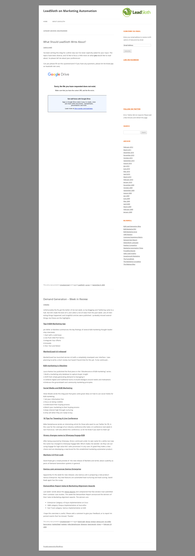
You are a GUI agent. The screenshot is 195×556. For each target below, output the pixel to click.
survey (87, 285)
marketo (64, 524)
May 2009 (126, 201)
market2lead (56, 524)
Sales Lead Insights (129, 253)
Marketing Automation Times (133, 248)
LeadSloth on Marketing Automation (70, 11)
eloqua (88, 522)
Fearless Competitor (130, 245)
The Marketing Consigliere (132, 262)
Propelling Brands (129, 251)
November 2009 (128, 185)
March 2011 (127, 150)
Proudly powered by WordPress (53, 546)
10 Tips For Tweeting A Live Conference (60, 418)
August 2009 (127, 193)
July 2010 (126, 166)
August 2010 (127, 163)
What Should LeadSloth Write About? (64, 41)
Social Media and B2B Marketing (57, 388)
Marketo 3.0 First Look (53, 455)
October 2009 (127, 188)
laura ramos (47, 524)
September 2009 (128, 190)
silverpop (84, 524)
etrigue (93, 522)
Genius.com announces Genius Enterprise (62, 469)
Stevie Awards (70, 492)
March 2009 (127, 207)
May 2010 (126, 171)
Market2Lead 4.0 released (54, 351)
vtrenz (99, 524)
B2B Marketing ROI (129, 229)
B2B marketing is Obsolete (55, 365)
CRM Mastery (127, 234)
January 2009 (127, 212)
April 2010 (126, 174)
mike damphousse (74, 524)
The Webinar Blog (129, 264)
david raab (81, 522)
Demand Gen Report (130, 240)
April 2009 (126, 204)
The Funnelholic (128, 259)
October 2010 (127, 158)
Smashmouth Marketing (131, 256)
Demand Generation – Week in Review (65, 299)
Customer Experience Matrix (133, 237)
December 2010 (128, 153)
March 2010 (127, 177)
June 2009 (126, 199)
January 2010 (127, 182)
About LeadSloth (58, 21)
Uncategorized (65, 285)
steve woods (92, 524)
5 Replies (46, 305)
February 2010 (128, 180)
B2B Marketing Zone (130, 232)
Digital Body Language (130, 243)
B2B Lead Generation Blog (132, 226)
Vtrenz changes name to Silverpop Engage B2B (64, 435)
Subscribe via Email (132, 31)
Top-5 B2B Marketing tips (54, 324)
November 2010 (128, 155)
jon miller (108, 522)
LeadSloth (81, 285)
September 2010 (128, 161)
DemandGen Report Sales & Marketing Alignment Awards (69, 486)
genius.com (100, 522)
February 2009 (128, 209)
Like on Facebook (131, 60)
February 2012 (128, 147)
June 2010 (126, 169)
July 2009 (126, 196)
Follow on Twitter (131, 109)
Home (45, 21)
